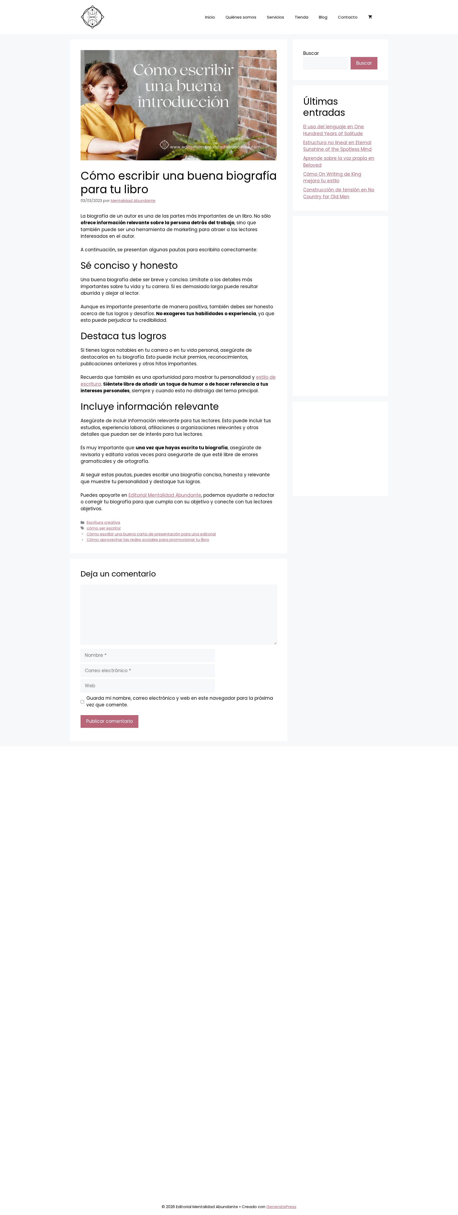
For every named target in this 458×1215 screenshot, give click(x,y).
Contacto (348, 17)
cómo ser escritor (104, 528)
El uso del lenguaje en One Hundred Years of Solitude (333, 130)
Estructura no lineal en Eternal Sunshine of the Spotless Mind (337, 146)
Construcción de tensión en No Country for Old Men (338, 193)
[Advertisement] (340, 306)
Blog (323, 17)
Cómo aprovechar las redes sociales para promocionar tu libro (148, 539)
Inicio (210, 17)
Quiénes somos (241, 17)
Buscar (311, 53)
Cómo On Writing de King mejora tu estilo (332, 177)
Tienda (301, 17)
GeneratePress (281, 1206)
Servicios (275, 17)
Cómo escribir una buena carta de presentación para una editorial (151, 534)
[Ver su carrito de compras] (370, 17)
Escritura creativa (103, 522)
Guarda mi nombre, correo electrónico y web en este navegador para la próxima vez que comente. (179, 701)
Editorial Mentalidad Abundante (165, 495)
